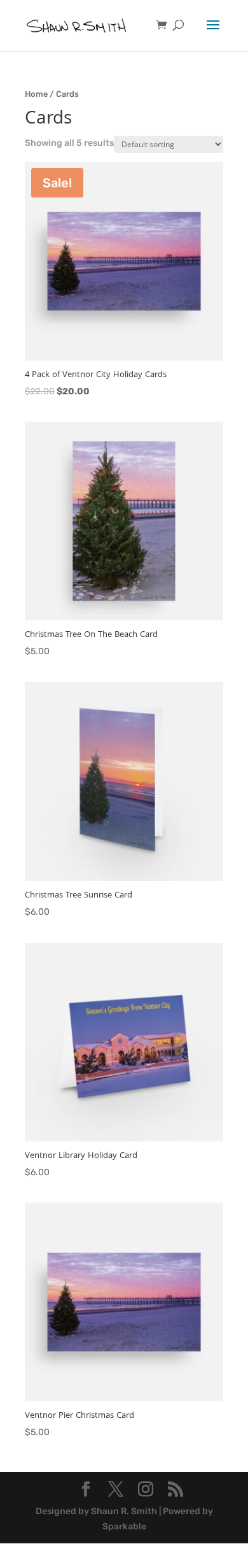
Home (36, 94)
